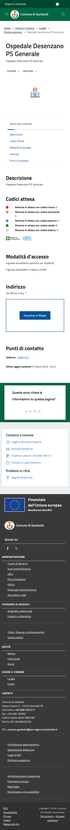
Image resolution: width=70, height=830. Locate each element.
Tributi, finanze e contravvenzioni (25, 632)
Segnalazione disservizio (20, 750)
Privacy (7, 816)
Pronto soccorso (13, 32)
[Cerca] (63, 14)
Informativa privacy (18, 781)
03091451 (23, 357)
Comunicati (13, 659)
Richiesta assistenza (18, 760)
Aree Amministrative (19, 569)
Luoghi (42, 28)
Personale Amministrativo (21, 590)
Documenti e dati (16, 595)
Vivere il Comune (25, 28)
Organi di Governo (17, 564)
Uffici (10, 574)
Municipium (47, 816)
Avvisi (10, 664)
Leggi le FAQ (14, 755)
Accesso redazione (56, 818)
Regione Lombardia (15, 4)
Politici (11, 584)
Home (7, 28)
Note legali (13, 787)
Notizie (11, 653)
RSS (5, 808)
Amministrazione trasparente (23, 776)
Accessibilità (10, 812)
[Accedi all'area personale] (57, 4)
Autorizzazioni (15, 637)
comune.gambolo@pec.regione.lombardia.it (32, 729)
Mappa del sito (11, 824)
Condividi (11, 71)
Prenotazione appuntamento (23, 744)
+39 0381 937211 (25, 710)
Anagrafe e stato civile (19, 611)
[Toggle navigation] (6, 14)
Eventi (11, 684)
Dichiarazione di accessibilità (23, 792)
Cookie (7, 820)
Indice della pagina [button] (21, 124)
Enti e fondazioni (16, 579)
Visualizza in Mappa (35, 315)
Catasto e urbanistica (19, 616)
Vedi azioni (28, 71)
